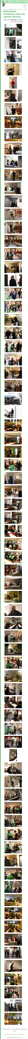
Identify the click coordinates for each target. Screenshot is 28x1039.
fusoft (20, 1037)
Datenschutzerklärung (10, 1034)
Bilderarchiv (20, 9)
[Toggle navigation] (24, 5)
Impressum (21, 1034)
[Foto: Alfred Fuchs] (13, 30)
